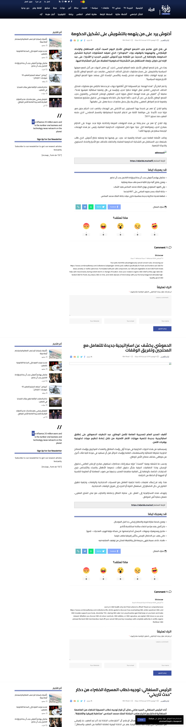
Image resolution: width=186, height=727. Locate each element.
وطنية (43, 81)
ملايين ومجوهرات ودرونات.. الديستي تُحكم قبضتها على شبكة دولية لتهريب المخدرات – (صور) (126, 531)
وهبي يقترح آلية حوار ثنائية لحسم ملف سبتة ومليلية (143, 182)
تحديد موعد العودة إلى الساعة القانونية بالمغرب (31, 52)
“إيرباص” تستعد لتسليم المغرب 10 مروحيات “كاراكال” (34, 76)
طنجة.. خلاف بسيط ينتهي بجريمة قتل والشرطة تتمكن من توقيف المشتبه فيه (132, 540)
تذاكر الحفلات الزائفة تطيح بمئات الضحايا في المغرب (32, 88)
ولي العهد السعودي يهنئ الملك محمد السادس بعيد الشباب (139, 187)
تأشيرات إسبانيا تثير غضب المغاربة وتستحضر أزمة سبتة (31, 40)
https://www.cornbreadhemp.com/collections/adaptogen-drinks (95, 265)
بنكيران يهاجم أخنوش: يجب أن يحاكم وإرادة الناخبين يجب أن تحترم (137, 178)
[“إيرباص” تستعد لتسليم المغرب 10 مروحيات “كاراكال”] (55, 78)
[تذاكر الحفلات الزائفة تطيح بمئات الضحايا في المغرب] (55, 90)
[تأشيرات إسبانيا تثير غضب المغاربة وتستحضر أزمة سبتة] (55, 42)
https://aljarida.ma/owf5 (141, 161)
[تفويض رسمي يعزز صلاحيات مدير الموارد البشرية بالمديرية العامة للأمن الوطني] (55, 102)
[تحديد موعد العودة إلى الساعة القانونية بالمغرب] (55, 54)
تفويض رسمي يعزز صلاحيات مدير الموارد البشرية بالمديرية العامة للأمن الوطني (31, 100)
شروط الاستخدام (165, 721)
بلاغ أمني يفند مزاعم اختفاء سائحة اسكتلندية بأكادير (142, 526)
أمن (44, 105)
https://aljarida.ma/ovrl (142, 505)
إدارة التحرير (165, 40)
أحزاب (43, 69)
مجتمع (43, 45)
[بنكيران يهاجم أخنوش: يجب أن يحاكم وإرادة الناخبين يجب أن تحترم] (55, 66)
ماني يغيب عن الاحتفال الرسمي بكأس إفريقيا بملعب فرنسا (139, 536)
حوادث (43, 93)
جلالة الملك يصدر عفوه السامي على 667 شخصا (144, 191)
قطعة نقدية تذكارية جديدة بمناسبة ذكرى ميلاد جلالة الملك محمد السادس (133, 196)
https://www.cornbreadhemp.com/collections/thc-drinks (91, 610)
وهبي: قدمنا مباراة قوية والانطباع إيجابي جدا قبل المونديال (139, 522)
